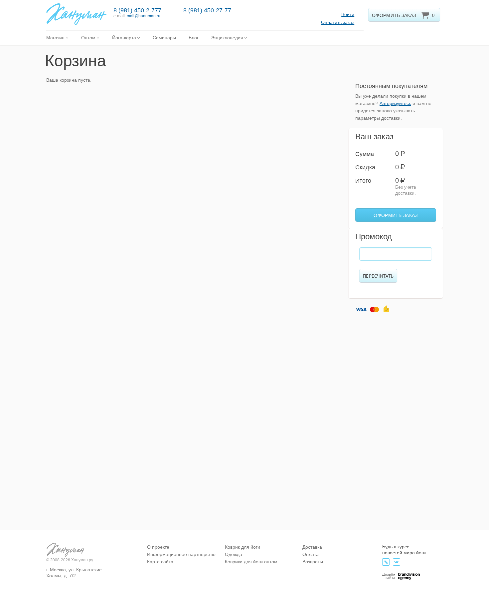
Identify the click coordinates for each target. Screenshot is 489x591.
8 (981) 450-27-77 (207, 10)
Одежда (233, 554)
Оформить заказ (395, 215)
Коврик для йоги (242, 547)
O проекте (158, 547)
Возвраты (312, 561)
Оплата (310, 554)
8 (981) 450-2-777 (137, 10)
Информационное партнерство (181, 554)
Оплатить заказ (337, 22)
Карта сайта (160, 561)
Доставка (312, 547)
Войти (347, 14)
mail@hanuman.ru (143, 16)
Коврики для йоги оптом (251, 561)
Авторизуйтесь (395, 103)
